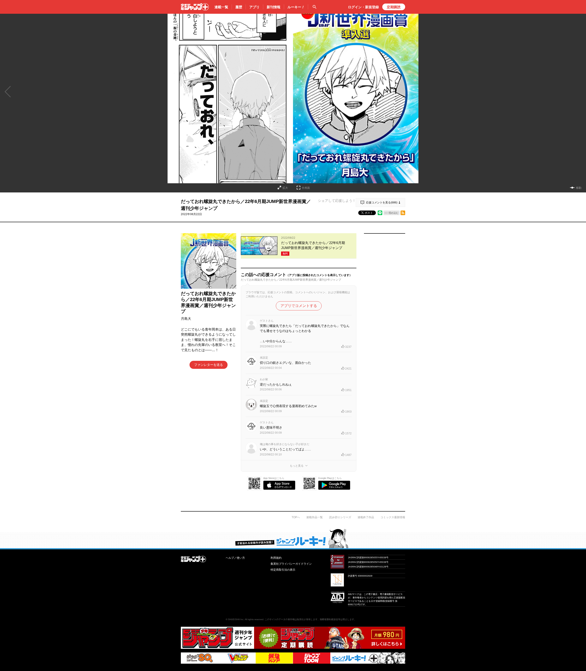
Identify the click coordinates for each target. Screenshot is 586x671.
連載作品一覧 (314, 517)
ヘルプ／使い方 (235, 557)
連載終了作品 (366, 517)
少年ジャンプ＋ (195, 7)
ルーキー (296, 7)
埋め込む (393, 212)
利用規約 (276, 557)
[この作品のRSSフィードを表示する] (403, 213)
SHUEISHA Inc (236, 619)
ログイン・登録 (363, 7)
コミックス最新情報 (392, 517)
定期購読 (394, 7)
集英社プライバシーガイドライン (291, 563)
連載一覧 (221, 7)
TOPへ (296, 517)
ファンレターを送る (208, 365)
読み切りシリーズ (340, 517)
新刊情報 (273, 7)
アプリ (254, 7)
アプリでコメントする (298, 306)
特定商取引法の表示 (283, 569)
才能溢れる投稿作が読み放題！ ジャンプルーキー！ (293, 538)
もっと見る (297, 465)
